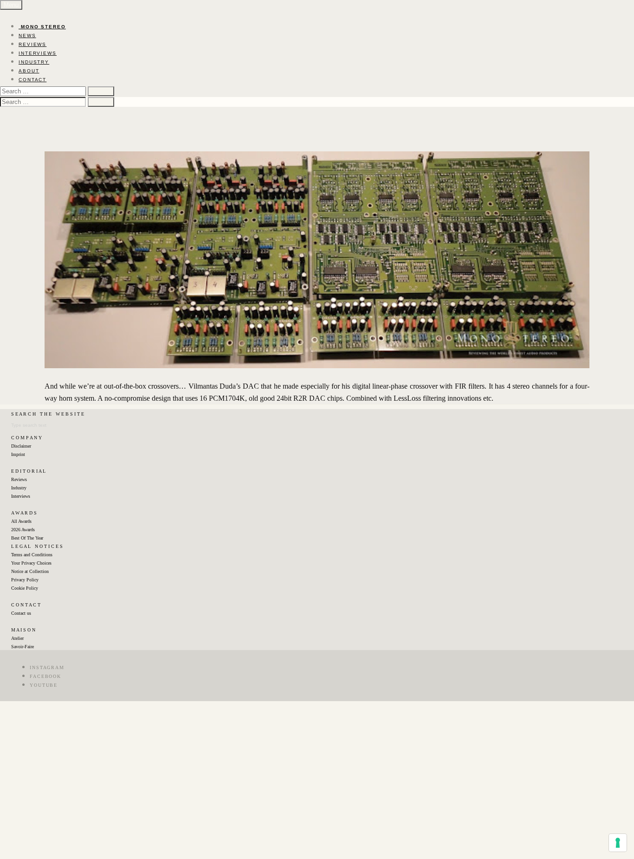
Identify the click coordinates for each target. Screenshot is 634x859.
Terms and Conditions (31, 554)
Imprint (18, 454)
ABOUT (29, 70)
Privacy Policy (25, 579)
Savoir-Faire (22, 646)
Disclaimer (21, 446)
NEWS (27, 35)
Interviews (20, 496)
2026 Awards (23, 529)
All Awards (21, 521)
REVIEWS (32, 44)
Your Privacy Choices (31, 563)
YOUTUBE (44, 685)
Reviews (19, 479)
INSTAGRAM (47, 667)
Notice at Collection (30, 571)
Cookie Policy (24, 588)
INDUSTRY (34, 62)
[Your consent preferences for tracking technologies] (618, 843)
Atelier (17, 638)
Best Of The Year (27, 537)
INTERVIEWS (38, 53)
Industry (18, 487)
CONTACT (32, 79)
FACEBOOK (45, 676)
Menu (11, 4)
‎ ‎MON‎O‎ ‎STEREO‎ (42, 26)
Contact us (21, 613)
